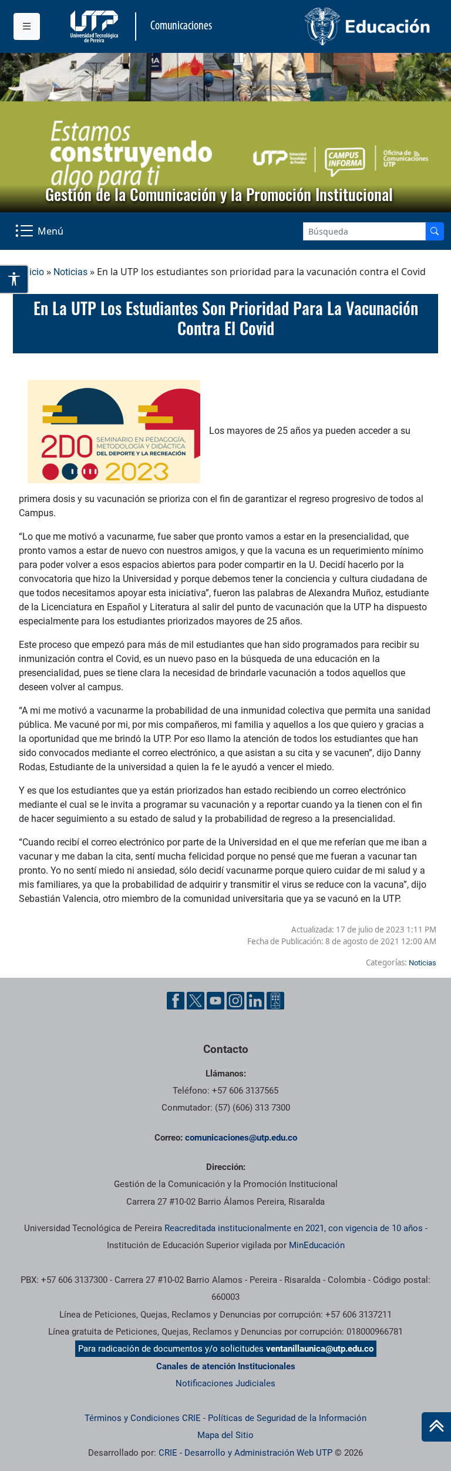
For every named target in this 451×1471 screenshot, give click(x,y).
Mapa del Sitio (225, 1435)
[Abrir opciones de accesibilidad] (14, 279)
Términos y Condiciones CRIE (143, 1418)
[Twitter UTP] (195, 1000)
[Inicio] (436, 1427)
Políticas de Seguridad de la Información (287, 1418)
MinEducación (317, 1245)
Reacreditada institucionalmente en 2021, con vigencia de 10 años (293, 1228)
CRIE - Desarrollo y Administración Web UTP (245, 1452)
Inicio (33, 272)
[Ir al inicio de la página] (436, 1427)
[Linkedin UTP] (255, 1000)
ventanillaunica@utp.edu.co (319, 1348)
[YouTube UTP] (215, 1000)
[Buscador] (434, 231)
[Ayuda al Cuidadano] (275, 1000)
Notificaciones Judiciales (225, 1383)
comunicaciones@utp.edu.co (241, 1137)
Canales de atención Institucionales (225, 1366)
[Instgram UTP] (235, 1000)
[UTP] (95, 26)
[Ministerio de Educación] (331, 26)
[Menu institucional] (27, 26)
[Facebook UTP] (175, 1000)
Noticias (70, 272)
